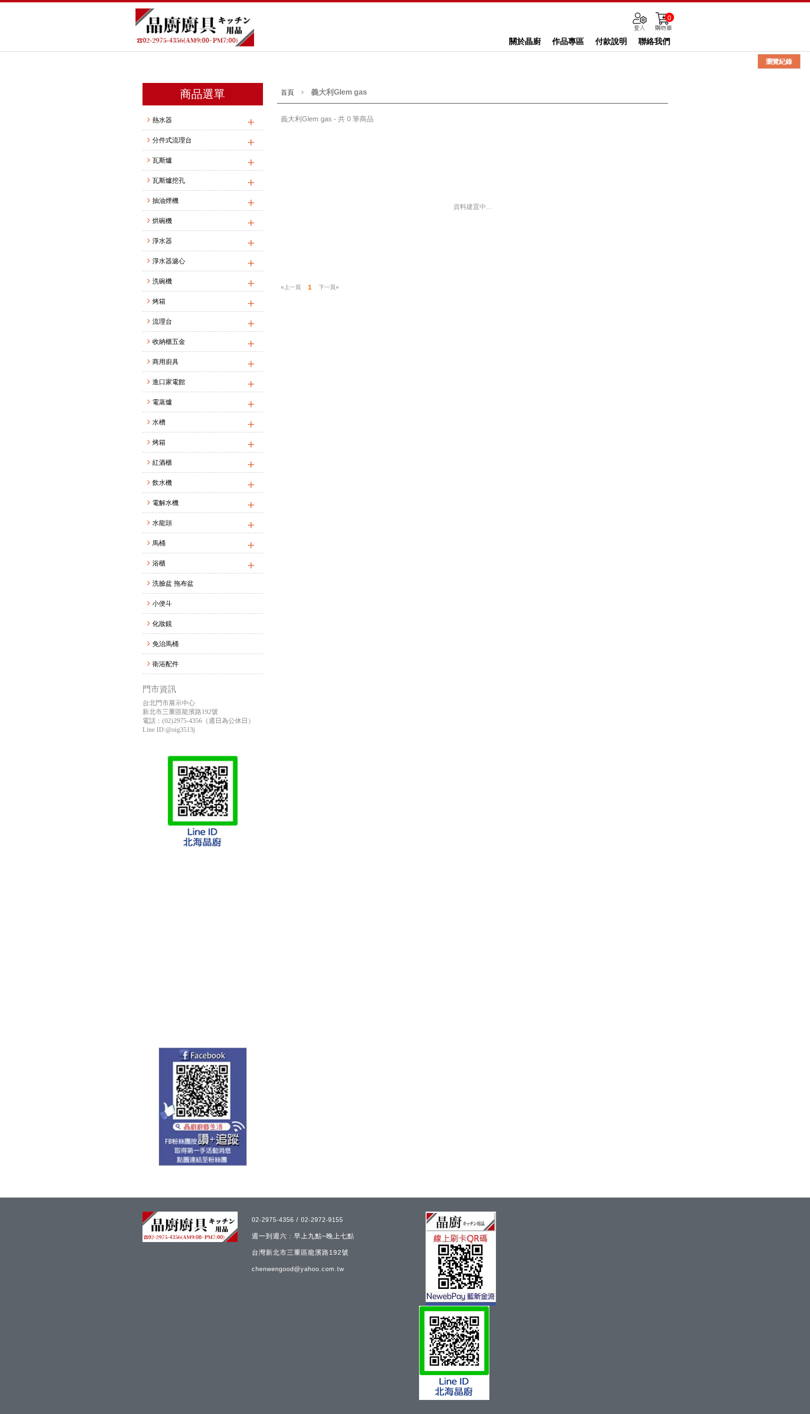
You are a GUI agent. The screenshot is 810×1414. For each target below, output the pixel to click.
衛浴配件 (165, 664)
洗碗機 (162, 281)
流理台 (162, 321)
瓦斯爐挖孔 (168, 180)
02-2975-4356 (274, 1219)
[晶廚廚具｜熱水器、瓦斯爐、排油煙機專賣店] (194, 27)
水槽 (158, 422)
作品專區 (568, 41)
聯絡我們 (654, 41)
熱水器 (162, 120)
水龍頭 (162, 523)
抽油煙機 (165, 200)
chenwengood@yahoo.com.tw (298, 1269)
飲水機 (162, 482)
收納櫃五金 (168, 341)
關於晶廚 (525, 41)
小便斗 (162, 603)
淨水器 (162, 241)
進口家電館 (168, 382)
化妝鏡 (162, 623)
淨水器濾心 (168, 261)
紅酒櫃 (162, 462)
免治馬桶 (165, 643)
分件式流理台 (172, 140)
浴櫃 (158, 563)
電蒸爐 (162, 402)
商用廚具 (165, 361)
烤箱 (158, 301)
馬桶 (158, 543)
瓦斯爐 (162, 160)
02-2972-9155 (322, 1219)
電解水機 (165, 502)
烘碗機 (162, 220)
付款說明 (611, 41)
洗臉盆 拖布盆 (173, 583)
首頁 (287, 92)
